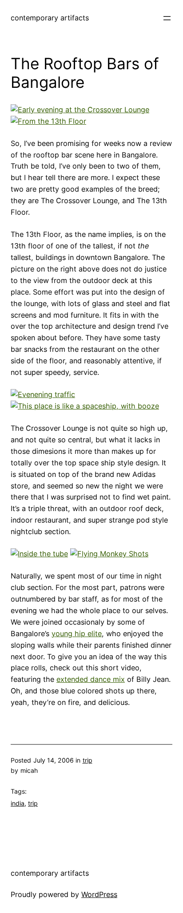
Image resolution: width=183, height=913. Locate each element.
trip (87, 760)
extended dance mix (90, 679)
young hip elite (77, 633)
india (17, 803)
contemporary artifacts (50, 17)
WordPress (99, 894)
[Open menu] (167, 18)
